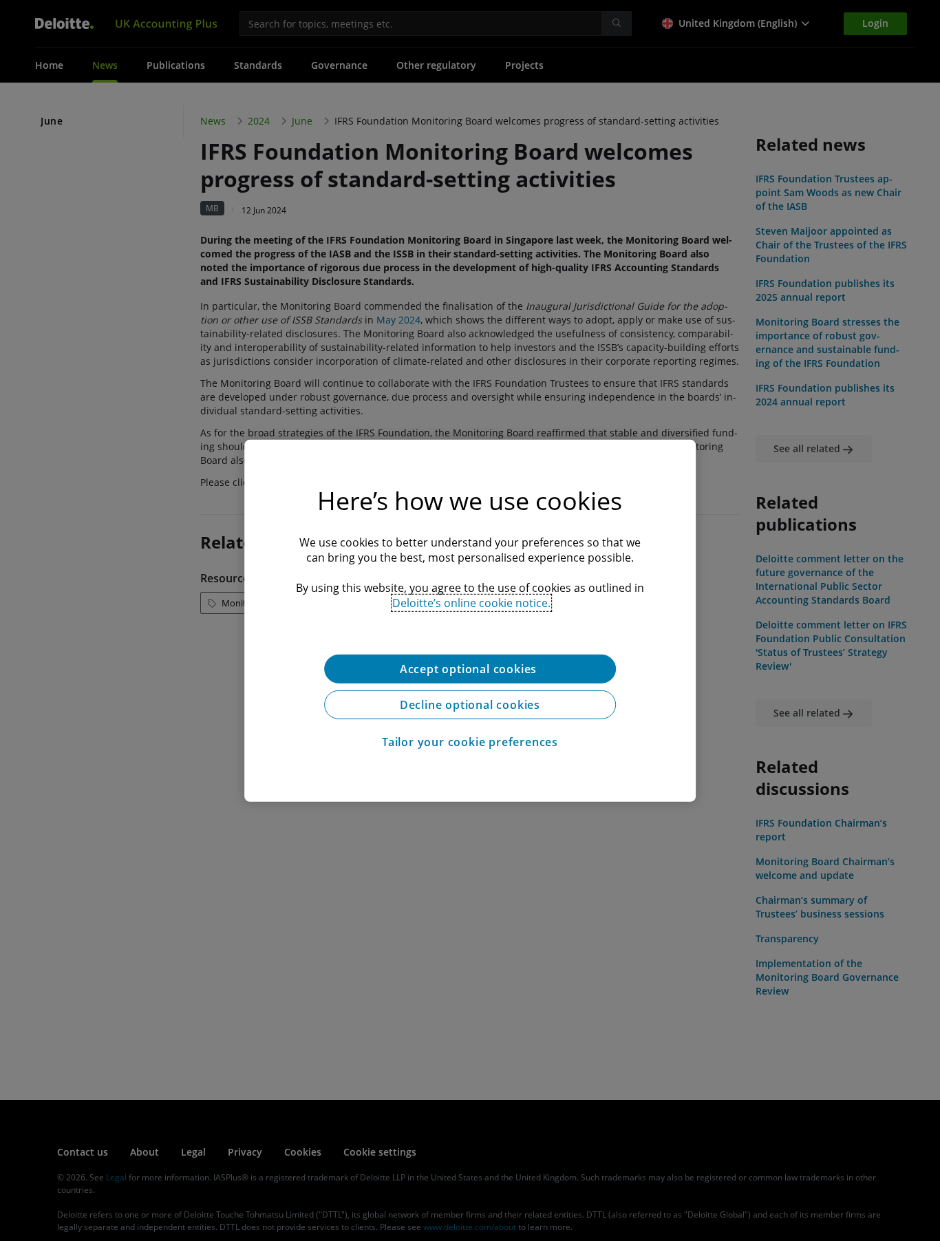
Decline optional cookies (470, 704)
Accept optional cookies (470, 668)
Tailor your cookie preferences (470, 741)
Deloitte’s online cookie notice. (471, 602)
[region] (470, 620)
